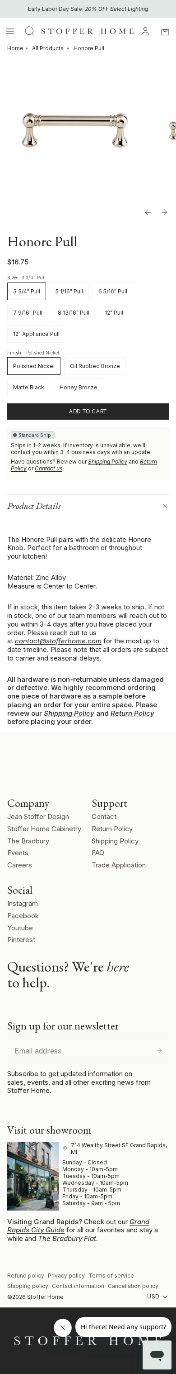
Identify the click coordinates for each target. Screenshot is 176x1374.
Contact (104, 816)
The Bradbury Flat (67, 1238)
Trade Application (119, 865)
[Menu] (10, 31)
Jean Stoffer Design (38, 816)
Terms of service (111, 1275)
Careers (19, 865)
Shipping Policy (107, 461)
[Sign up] (159, 1050)
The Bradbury (28, 841)
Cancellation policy (133, 1286)
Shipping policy (27, 1286)
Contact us (48, 468)
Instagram (22, 903)
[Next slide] (164, 213)
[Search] (30, 31)
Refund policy (25, 1275)
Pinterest (21, 939)
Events (17, 852)
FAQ (98, 852)
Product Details (34, 506)
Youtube (20, 928)
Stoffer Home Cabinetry (44, 828)
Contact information (78, 1286)
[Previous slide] (148, 213)
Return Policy (132, 713)
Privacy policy (66, 1275)
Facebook (23, 915)
